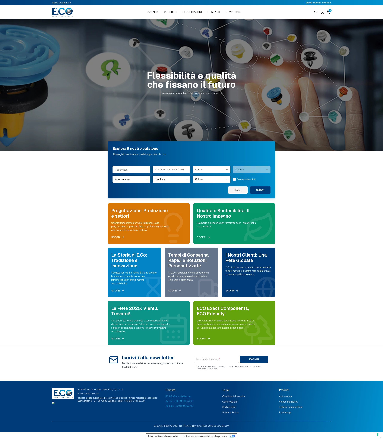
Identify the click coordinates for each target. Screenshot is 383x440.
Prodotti (284, 390)
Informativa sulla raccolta (163, 436)
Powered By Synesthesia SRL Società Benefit (206, 426)
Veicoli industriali (288, 401)
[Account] (322, 12)
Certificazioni (229, 401)
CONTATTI (214, 12)
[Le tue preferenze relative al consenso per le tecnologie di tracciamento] (378, 435)
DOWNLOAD (233, 12)
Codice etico (229, 407)
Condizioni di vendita (233, 396)
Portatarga (285, 412)
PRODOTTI (170, 12)
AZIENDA (153, 12)
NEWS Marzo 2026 (61, 2)
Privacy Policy (230, 412)
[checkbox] (234, 179)
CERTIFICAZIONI (192, 12)
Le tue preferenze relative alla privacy (205, 436)
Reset (238, 190)
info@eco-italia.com (180, 396)
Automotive (285, 396)
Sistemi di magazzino (291, 407)
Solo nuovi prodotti (246, 179)
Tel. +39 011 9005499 (181, 401)
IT (314, 12)
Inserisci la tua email (208, 359)
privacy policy (224, 366)
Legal (225, 390)
